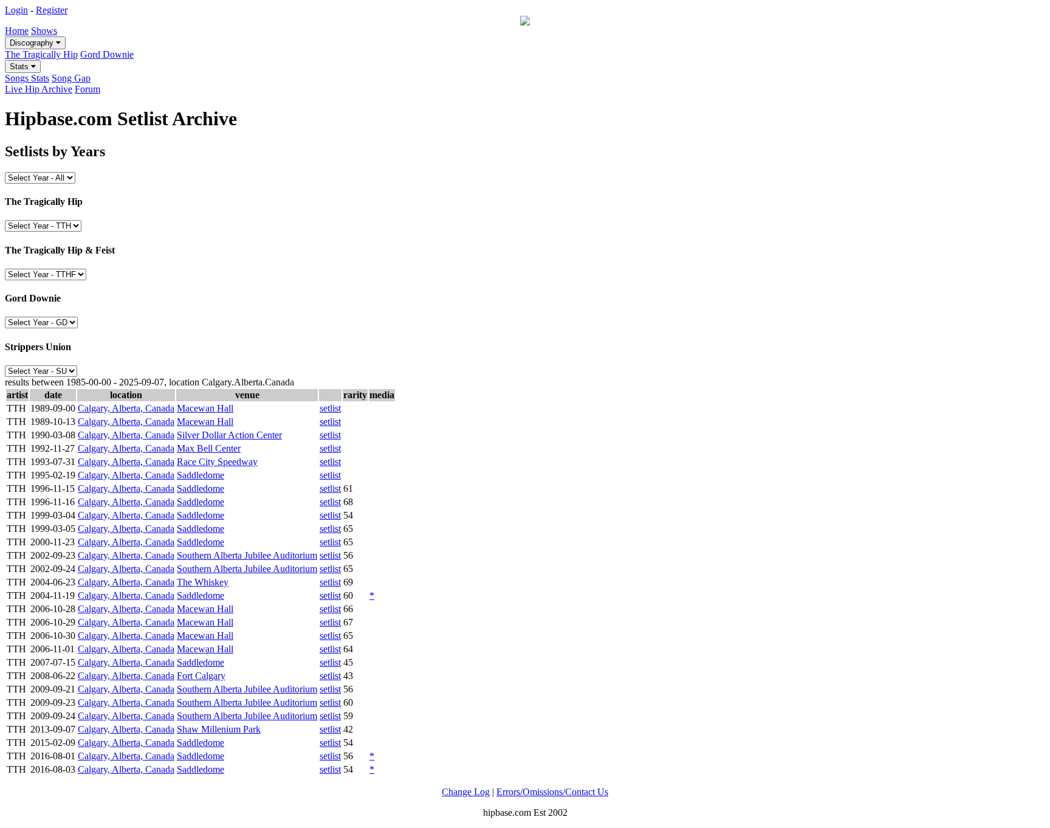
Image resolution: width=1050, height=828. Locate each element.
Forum (87, 89)
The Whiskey (202, 582)
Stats (20, 66)
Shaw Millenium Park (219, 729)
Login (16, 10)
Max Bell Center (209, 448)
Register (51, 10)
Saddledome (200, 475)
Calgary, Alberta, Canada (126, 408)
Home (17, 31)
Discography (33, 42)
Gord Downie (107, 54)
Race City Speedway (217, 462)
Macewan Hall (205, 408)
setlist (330, 408)
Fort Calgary (201, 676)
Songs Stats (27, 78)
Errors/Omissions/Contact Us (552, 792)
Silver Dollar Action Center (229, 435)
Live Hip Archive (38, 89)
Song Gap (71, 78)
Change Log (466, 792)
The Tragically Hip (41, 54)
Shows (44, 31)
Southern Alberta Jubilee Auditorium (247, 555)
